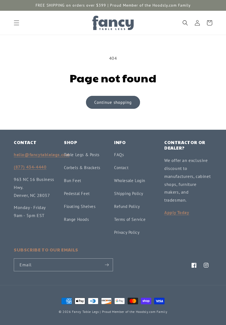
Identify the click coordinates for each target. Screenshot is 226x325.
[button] (16, 23)
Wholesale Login (129, 180)
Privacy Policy (126, 232)
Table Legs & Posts (81, 154)
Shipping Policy (128, 193)
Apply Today (176, 212)
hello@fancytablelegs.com (41, 154)
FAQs (119, 154)
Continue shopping (113, 102)
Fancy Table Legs (85, 312)
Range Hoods (76, 219)
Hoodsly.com (146, 312)
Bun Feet (72, 180)
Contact (121, 167)
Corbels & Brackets (82, 167)
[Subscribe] (107, 264)
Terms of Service (130, 219)
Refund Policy (127, 206)
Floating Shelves (80, 206)
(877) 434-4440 (30, 167)
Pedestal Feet (77, 193)
